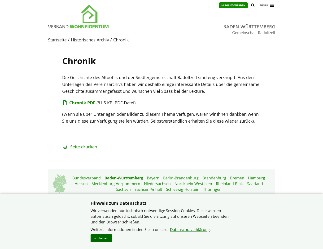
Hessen (81, 183)
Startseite (57, 40)
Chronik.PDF (82, 103)
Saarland (255, 183)
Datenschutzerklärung (190, 229)
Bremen (237, 178)
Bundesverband (86, 178)
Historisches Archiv (90, 40)
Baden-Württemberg (124, 178)
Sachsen (123, 189)
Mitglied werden (233, 5)
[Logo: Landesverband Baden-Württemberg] (100, 16)
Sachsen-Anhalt (148, 189)
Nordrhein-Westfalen (193, 183)
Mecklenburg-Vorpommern (116, 183)
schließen (101, 238)
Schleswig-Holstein (182, 189)
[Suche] (253, 6)
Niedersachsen (157, 183)
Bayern (153, 178)
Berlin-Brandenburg (181, 178)
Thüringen (212, 189)
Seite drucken (83, 147)
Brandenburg (214, 178)
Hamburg (256, 178)
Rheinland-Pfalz (229, 183)
